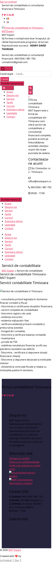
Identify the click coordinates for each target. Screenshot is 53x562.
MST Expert (8, 270)
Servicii (10, 99)
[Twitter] (5, 14)
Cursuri (10, 106)
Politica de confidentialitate (24, 462)
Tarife (9, 102)
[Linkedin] (10, 14)
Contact (10, 116)
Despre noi (12, 95)
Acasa (9, 91)
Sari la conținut (8, 1)
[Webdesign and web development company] (30, 556)
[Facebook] (2, 14)
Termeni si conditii (19, 458)
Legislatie (11, 113)
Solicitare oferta (15, 109)
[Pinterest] (13, 14)
